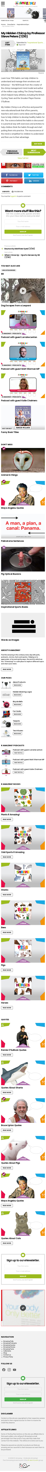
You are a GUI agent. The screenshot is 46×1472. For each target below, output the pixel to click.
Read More (7, 669)
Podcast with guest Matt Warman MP (20, 368)
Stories (5, 302)
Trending (4, 448)
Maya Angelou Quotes (12, 507)
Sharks (4, 889)
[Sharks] (23, 875)
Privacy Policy (8, 1357)
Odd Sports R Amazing (12, 852)
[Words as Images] (23, 625)
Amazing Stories (9, 1347)
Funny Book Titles (7, 20)
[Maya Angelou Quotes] (23, 493)
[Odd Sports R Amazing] (23, 837)
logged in (13, 196)
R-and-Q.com (33, 1460)
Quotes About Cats (11, 1238)
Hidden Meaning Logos (22, 692)
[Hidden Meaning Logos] (6, 694)
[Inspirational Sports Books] (23, 592)
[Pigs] (23, 950)
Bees (3, 927)
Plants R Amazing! (10, 814)
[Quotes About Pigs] (23, 1148)
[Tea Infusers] (6, 733)
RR (2, 273)
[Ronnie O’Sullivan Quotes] (23, 1035)
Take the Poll (18, 753)
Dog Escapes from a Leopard (16, 305)
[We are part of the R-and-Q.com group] (23, 1467)
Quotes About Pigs (10, 1162)
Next (45, 15)
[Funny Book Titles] (10, 13)
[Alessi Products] (6, 685)
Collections (7, 1351)
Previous (1, 15)
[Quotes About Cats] (23, 1223)
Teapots (25, 20)
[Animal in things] (23, 460)
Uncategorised (8, 270)
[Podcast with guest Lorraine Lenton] (23, 322)
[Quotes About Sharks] (23, 1073)
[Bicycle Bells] (6, 704)
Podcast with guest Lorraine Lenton (19, 337)
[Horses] (23, 988)
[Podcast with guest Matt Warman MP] (23, 354)
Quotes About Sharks (12, 1087)
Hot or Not (7, 428)
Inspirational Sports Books (14, 606)
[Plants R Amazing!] (23, 799)
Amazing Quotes (9, 1345)
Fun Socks (17, 711)
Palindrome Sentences (12, 541)
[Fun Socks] (6, 714)
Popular (4, 547)
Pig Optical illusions (11, 574)
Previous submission (12, 152)
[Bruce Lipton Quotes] (23, 1110)
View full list (23, 158)
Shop (5, 1353)
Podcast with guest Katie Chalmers (19, 400)
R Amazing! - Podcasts (11, 333)
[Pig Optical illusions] (23, 559)
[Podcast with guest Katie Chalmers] (23, 385)
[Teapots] (32, 13)
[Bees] (23, 912)
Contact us (7, 1355)
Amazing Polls (8, 1341)
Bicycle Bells (18, 701)
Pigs (3, 965)
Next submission (33, 151)
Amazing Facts (8, 1349)
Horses (4, 1002)
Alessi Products (19, 682)
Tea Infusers (18, 730)
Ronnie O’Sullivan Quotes (13, 1050)
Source (41, 73)
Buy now (38, 144)
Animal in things (9, 474)
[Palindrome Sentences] (23, 526)
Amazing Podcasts (10, 1343)
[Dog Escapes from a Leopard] (23, 290)
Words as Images (10, 639)
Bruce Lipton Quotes (11, 1125)
